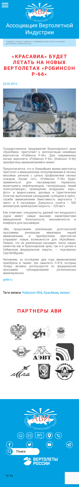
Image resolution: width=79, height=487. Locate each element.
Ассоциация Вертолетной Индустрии (39, 29)
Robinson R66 (32, 293)
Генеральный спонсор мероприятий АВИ (40, 470)
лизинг (65, 293)
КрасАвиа (51, 293)
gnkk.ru (7, 279)
